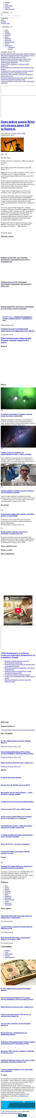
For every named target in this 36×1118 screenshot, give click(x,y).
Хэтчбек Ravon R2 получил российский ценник (17, 801)
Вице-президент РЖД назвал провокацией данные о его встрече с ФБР (15, 938)
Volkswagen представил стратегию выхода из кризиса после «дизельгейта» (16, 916)
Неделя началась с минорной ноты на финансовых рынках (14, 1033)
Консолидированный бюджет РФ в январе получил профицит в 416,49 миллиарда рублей (17, 56)
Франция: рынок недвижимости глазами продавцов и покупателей (18, 672)
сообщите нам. (23, 1096)
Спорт (7, 44)
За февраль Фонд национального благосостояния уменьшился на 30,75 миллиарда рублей (17, 71)
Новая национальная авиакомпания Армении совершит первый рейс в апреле (16, 340)
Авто (6, 30)
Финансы (11, 47)
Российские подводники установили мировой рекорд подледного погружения (16, 415)
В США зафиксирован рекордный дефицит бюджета (18, 54)
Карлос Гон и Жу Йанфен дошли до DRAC (15, 785)
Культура (7, 35)
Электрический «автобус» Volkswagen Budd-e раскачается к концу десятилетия (16, 826)
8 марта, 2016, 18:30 (18, 133)
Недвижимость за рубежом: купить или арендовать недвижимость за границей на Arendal (18, 655)
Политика (8, 40)
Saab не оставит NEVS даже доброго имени (16, 809)
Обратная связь (10, 9)
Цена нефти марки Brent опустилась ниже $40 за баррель (18, 125)
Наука (7, 37)
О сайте (7, 7)
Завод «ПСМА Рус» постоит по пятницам (15, 844)
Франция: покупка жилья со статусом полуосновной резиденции (17, 661)
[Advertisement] (18, 702)
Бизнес (10, 49)
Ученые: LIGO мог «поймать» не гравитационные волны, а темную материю (16, 453)
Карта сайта (8, 6)
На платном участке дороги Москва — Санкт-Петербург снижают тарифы (17, 793)
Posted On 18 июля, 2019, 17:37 (11, 746)
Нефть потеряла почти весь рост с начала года (16, 59)
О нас (6, 4)
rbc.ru (10, 233)
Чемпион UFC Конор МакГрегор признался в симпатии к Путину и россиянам (16, 867)
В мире (7, 32)
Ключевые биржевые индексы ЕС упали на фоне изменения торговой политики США (17, 78)
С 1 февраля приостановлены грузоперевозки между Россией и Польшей (17, 835)
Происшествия (9, 42)
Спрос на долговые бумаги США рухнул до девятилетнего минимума (15, 61)
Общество (8, 38)
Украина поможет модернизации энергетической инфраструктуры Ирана (17, 330)
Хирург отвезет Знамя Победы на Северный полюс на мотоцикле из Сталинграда (16, 817)
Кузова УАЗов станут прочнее (11, 777)
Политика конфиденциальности (11, 1113)
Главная (7, 2)
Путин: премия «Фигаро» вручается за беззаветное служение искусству (14, 532)
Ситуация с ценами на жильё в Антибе (17, 674)
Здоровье (8, 33)
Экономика (8, 45)
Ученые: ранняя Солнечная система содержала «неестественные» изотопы (17, 491)
